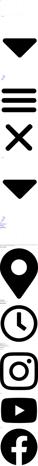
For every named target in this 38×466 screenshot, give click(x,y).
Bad (3, 77)
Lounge (4, 218)
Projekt (2, 220)
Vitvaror (4, 75)
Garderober (4, 76)
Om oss (2, 79)
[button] (19, 119)
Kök (3, 216)
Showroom (2, 78)
